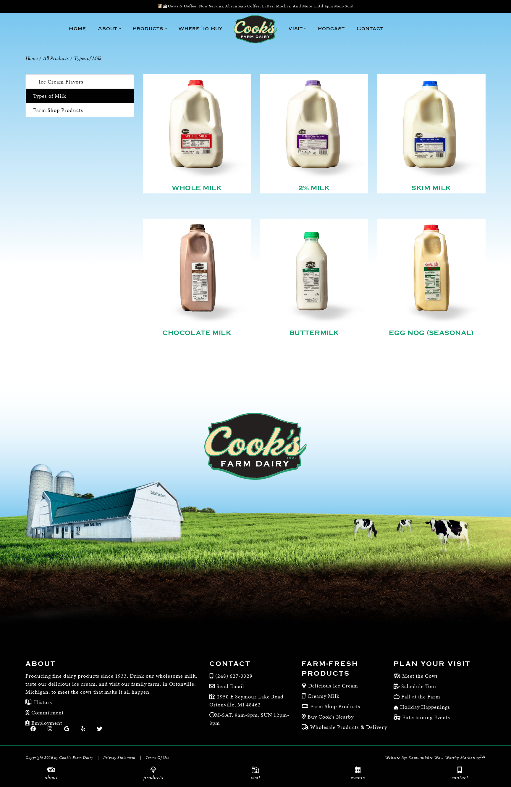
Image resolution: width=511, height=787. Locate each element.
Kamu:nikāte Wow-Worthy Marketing (447, 758)
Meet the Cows (420, 675)
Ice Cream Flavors (61, 81)
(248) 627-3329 (234, 675)
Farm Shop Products (58, 110)
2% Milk (314, 188)
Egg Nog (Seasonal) (431, 333)
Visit (256, 777)
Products (153, 777)
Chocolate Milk (196, 333)
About (51, 777)
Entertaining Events (426, 717)
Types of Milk (49, 96)
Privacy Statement (119, 757)
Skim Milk (431, 188)
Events (358, 777)
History (43, 702)
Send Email (230, 686)
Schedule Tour (419, 686)
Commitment (47, 712)
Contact (460, 777)
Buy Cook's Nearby (331, 716)
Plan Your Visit (432, 664)
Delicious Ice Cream (333, 685)
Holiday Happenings (425, 707)
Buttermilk (314, 333)
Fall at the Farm (420, 696)
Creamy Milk (323, 696)
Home (31, 58)
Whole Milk (197, 188)
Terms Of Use (157, 757)
